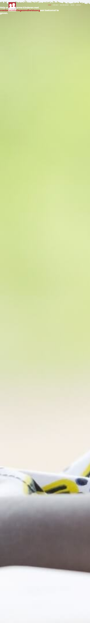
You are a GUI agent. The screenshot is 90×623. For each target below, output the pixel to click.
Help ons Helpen (64, 5)
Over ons (55, 5)
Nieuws (72, 5)
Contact (78, 5)
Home (49, 5)
